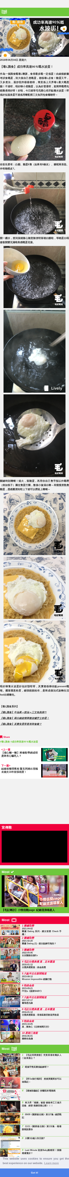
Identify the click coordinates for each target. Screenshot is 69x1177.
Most (7, 920)
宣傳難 (7, 827)
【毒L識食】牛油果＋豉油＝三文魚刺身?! (23, 712)
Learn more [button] (51, 1163)
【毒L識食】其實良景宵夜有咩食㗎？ (21, 724)
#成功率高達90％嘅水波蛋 (24, 741)
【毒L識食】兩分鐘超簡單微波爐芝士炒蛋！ (24, 718)
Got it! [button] (34, 1172)
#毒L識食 (5, 741)
